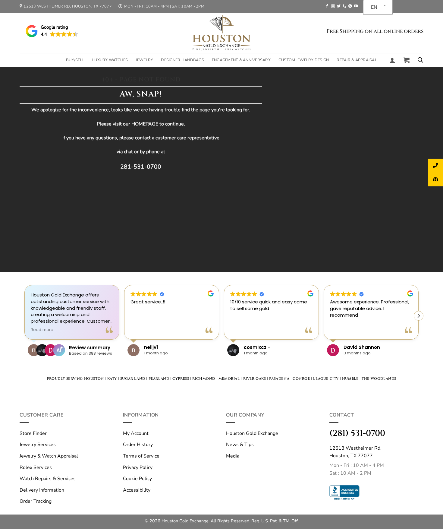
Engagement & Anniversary (241, 60)
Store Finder (33, 433)
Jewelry (144, 60)
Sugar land (132, 378)
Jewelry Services (38, 444)
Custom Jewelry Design (303, 60)
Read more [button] (42, 330)
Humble (350, 378)
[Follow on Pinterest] (350, 6)
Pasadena (279, 378)
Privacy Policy (137, 467)
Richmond (203, 378)
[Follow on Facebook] (327, 6)
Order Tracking (36, 501)
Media (232, 456)
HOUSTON (94, 378)
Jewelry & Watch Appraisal (49, 456)
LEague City (326, 378)
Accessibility (136, 490)
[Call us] (344, 6)
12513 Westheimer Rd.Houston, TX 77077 (355, 452)
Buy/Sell (75, 60)
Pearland (159, 378)
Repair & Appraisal (357, 60)
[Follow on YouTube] (356, 6)
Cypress (180, 378)
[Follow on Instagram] (333, 6)
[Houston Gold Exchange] (221, 33)
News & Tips (240, 444)
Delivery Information (42, 490)
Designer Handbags (182, 60)
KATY (112, 378)
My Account (136, 433)
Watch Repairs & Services (48, 478)
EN (374, 7)
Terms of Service (141, 456)
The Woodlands (379, 378)
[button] (392, 60)
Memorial (229, 378)
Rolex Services (36, 467)
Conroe (301, 378)
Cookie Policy (137, 478)
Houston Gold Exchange (252, 433)
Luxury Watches (110, 60)
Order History (138, 444)
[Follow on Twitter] (339, 6)
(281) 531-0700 (357, 433)
